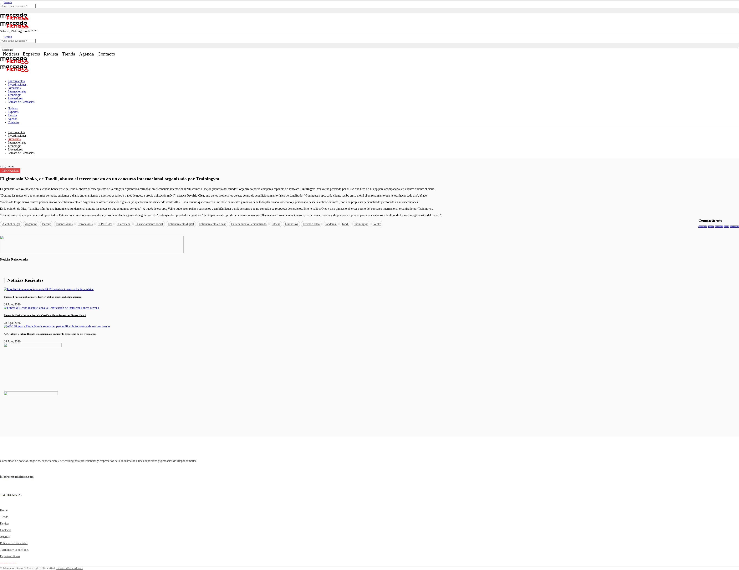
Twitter (711, 226)
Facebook (702, 226)
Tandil (345, 224)
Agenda (86, 53)
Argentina (31, 224)
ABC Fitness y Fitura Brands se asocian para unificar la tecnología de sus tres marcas (50, 333)
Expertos (31, 53)
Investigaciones (17, 84)
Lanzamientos (16, 81)
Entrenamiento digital (181, 224)
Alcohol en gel (11, 224)
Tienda (68, 53)
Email (726, 226)
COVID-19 (105, 224)
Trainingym (361, 224)
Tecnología (14, 95)
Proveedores (15, 98)
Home (4, 510)
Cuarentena (123, 224)
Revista (51, 53)
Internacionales (17, 91)
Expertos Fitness (10, 556)
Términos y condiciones (14, 549)
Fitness (276, 224)
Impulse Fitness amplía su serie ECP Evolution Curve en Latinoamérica (43, 296)
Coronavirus (85, 224)
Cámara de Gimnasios (21, 101)
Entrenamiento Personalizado (249, 224)
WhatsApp (734, 226)
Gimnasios (14, 88)
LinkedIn (719, 226)
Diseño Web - (69, 568)
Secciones (7, 49)
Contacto (106, 53)
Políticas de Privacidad (14, 543)
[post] (49, 289)
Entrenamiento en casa (212, 224)
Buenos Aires (64, 224)
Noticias (11, 53)
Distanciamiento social (149, 224)
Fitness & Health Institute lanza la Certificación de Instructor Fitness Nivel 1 (45, 315)
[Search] (369, 10)
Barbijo (46, 224)
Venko (377, 224)
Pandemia (331, 224)
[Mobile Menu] (1, 74)
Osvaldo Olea (311, 224)
